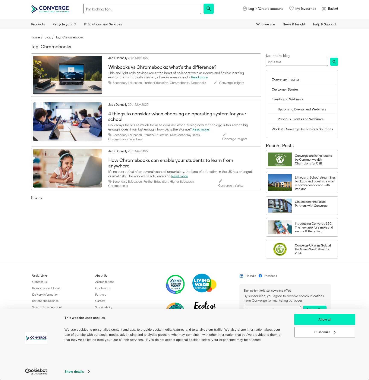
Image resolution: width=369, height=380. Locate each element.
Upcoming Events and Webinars (302, 109)
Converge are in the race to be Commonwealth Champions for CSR (313, 159)
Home (35, 37)
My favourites (305, 8)
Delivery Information (45, 294)
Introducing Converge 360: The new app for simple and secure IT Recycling (314, 227)
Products (38, 24)
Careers (100, 300)
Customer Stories (285, 89)
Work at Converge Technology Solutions (302, 128)
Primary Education (156, 135)
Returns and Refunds (45, 300)
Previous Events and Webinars (301, 118)
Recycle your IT (64, 24)
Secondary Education (127, 83)
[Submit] (334, 62)
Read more (199, 77)
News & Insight (294, 24)
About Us (101, 275)
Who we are (265, 24)
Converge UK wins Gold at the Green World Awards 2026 (313, 249)
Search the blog (278, 55)
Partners (100, 294)
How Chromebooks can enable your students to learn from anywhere (170, 162)
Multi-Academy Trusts (185, 135)
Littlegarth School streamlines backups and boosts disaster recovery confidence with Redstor (315, 183)
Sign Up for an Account (47, 307)
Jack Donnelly (117, 58)
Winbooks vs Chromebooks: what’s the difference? (162, 66)
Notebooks (198, 83)
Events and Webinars (287, 99)
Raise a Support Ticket (46, 288)
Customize (322, 332)
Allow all (324, 319)
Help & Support (324, 24)
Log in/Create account (265, 8)
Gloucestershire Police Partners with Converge (311, 204)
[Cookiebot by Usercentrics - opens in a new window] (36, 371)
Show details (74, 371)
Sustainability (103, 307)
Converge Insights (231, 83)
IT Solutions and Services (103, 24)
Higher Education (182, 181)
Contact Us (39, 281)
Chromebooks (179, 83)
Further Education (156, 83)
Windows (135, 139)
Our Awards (103, 288)
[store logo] (50, 9)
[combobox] (142, 9)
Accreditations (104, 281)
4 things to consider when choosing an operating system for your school (177, 116)
